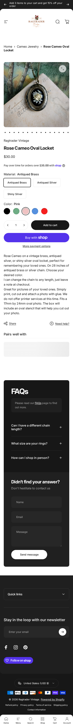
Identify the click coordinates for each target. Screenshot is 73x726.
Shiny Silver (14, 194)
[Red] (44, 211)
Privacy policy (27, 705)
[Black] (7, 211)
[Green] (16, 211)
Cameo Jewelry (28, 46)
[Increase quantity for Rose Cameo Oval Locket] (24, 225)
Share (12, 323)
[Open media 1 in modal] (62, 69)
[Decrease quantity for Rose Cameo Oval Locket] (8, 225)
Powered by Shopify (52, 699)
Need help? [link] (62, 323)
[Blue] (35, 211)
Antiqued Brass (17, 182)
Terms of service (43, 705)
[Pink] (25, 211)
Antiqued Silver (47, 182)
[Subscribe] (62, 632)
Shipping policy (61, 705)
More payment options (36, 246)
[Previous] (5, 4)
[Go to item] (5, 132)
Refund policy (11, 705)
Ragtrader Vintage (16, 140)
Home (8, 46)
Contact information (37, 710)
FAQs (38, 403)
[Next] (68, 4)
